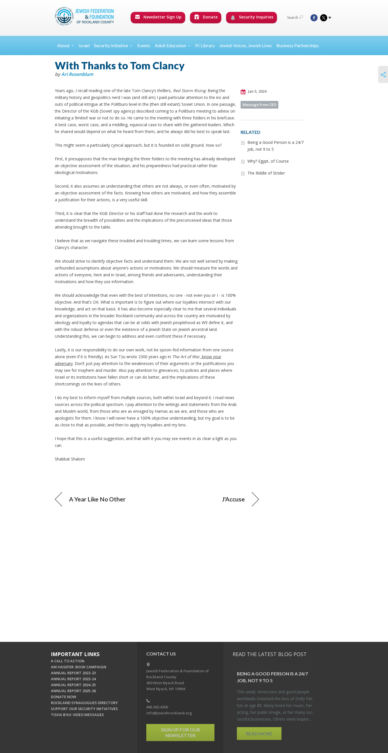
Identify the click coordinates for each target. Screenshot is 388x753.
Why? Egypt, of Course (268, 161)
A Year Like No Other (97, 499)
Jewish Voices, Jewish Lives (245, 45)
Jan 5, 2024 (256, 91)
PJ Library (205, 45)
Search (292, 17)
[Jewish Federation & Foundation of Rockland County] (85, 16)
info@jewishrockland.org (169, 712)
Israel (84, 45)
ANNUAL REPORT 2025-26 (73, 690)
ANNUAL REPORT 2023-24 (73, 678)
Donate (210, 17)
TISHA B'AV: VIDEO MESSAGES (77, 714)
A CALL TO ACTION (67, 660)
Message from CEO (259, 104)
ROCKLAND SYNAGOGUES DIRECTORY (84, 702)
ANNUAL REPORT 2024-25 (73, 684)
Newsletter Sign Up (162, 17)
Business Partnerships (297, 45)
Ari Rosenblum (77, 74)
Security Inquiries (255, 17)
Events (143, 45)
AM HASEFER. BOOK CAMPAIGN (78, 666)
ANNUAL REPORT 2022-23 (73, 672)
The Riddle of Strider (266, 173)
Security (111, 45)
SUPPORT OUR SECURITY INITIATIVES (84, 708)
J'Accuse (233, 499)
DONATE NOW (63, 696)
